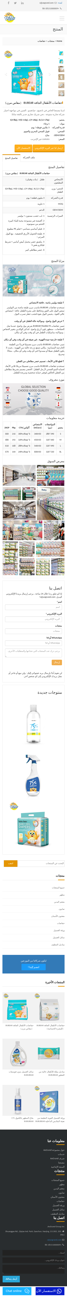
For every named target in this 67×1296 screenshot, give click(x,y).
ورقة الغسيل (59, 930)
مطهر (62, 895)
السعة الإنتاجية (58, 1167)
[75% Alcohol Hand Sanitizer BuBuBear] (33, 722)
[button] (6, 74)
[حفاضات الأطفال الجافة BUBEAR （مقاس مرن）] (18, 1007)
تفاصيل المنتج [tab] (11, 158)
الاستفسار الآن (23, 147)
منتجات (51, 41)
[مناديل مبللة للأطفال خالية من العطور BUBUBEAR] (49, 1054)
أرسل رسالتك (11, 1279)
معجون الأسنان (58, 916)
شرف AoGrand (57, 1158)
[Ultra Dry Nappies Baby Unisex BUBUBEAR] (33, 826)
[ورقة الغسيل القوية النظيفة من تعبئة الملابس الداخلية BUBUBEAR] (49, 1100)
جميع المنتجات (58, 888)
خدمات (61, 1154)
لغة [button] (60, 3)
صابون (62, 909)
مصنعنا (61, 1163)
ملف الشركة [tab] (29, 157)
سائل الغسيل (59, 938)
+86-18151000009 (50, 9)
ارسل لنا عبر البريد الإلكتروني (49, 147)
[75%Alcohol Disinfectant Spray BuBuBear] (33, 774)
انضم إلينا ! (33, 967)
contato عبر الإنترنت (40, 139)
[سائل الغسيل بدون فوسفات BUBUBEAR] (18, 1054)
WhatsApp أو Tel (54, 638)
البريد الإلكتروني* (54, 614)
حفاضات (42, 41)
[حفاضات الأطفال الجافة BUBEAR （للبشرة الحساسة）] (49, 1007)
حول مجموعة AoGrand (54, 1150)
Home (59, 41)
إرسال (57, 662)
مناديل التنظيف (58, 945)
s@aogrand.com (47, 3)
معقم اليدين (59, 902)
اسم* (59, 602)
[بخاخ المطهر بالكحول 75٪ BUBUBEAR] (18, 1100)
